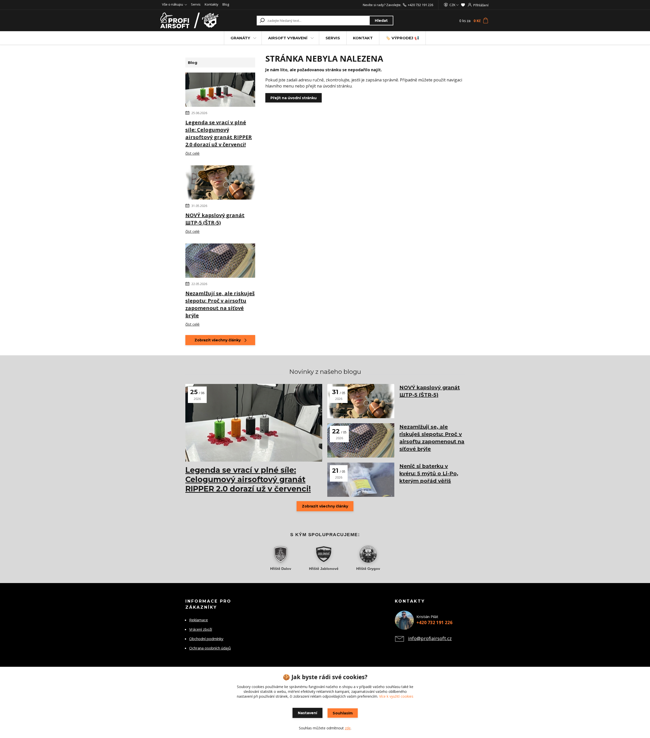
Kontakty (211, 4)
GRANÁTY (240, 38)
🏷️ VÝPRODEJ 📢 (402, 38)
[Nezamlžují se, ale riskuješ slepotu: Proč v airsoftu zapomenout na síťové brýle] (220, 261)
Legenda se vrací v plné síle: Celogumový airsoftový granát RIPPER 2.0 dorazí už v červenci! (218, 133)
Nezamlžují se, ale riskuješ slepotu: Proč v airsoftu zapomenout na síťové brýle (220, 304)
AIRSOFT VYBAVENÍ (287, 38)
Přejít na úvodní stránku (293, 98)
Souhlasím (343, 713)
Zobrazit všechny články (217, 340)
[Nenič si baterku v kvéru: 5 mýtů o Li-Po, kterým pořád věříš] (360, 480)
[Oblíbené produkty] (463, 5)
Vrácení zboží (200, 629)
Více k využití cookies (396, 696)
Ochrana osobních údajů (210, 648)
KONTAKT (363, 38)
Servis (196, 4)
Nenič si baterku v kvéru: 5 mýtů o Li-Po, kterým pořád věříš (428, 473)
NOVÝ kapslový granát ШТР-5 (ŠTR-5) (215, 219)
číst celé (192, 153)
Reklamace (198, 619)
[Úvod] (191, 20)
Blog (225, 4)
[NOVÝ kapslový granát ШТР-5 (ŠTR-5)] (220, 183)
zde (348, 728)
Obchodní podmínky (206, 638)
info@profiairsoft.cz (430, 638)
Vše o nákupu (172, 4)
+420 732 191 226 (420, 5)
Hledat (381, 20)
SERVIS (333, 38)
